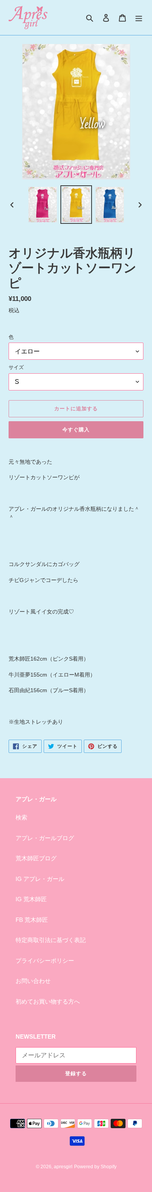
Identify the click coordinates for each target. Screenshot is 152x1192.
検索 (21, 817)
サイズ (16, 367)
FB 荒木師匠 (32, 919)
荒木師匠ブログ (36, 858)
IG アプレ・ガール (40, 879)
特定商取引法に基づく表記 (51, 940)
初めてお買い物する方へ (48, 1001)
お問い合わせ (33, 981)
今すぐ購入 (76, 429)
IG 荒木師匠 (31, 899)
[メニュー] (139, 17)
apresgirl (63, 1166)
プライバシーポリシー (45, 960)
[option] (43, 204)
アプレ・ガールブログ (45, 838)
